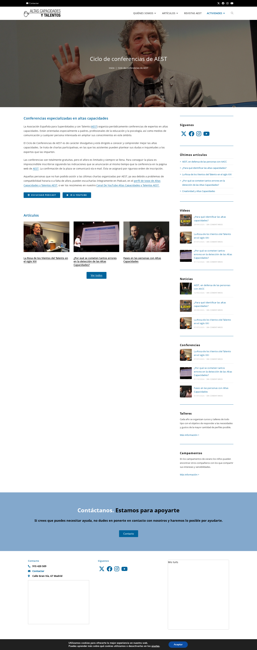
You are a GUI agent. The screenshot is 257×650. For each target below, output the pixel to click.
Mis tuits (173, 562)
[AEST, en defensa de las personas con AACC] (186, 288)
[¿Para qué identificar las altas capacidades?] (186, 220)
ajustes (155, 646)
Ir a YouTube (78, 195)
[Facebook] (191, 134)
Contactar (34, 3)
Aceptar (178, 644)
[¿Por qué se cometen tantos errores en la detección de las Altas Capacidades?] (186, 256)
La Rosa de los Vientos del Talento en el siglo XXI (46, 259)
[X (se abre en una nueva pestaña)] (218, 3)
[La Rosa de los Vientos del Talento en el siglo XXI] (186, 237)
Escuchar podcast (43, 195)
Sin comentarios (214, 224)
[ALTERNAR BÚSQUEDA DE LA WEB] (232, 13)
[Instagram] (198, 134)
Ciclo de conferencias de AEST (133, 67)
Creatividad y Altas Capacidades (198, 191)
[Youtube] (206, 134)
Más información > (189, 435)
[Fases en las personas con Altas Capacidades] (186, 391)
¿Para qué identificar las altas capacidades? (204, 167)
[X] (184, 134)
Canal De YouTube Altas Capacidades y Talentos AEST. (127, 185)
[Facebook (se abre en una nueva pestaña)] (223, 3)
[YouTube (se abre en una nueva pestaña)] (231, 3)
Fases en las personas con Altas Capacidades (142, 259)
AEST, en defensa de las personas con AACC (204, 161)
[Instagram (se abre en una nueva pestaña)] (227, 3)
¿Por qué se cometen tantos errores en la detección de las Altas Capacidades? (95, 261)
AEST (94, 126)
